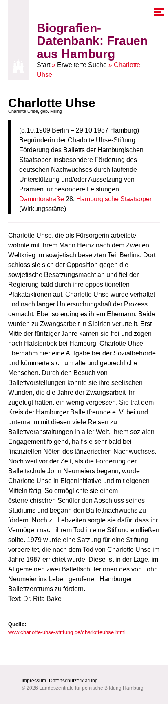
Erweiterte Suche (82, 64)
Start (43, 64)
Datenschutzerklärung (73, 681)
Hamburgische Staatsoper (114, 199)
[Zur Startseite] (18, 66)
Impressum (34, 681)
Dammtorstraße (41, 199)
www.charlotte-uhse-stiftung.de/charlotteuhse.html (67, 632)
